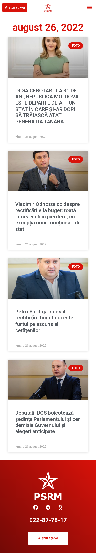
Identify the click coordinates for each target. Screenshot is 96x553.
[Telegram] (48, 507)
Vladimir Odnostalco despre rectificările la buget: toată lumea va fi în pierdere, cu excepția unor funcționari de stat (48, 216)
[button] (89, 7)
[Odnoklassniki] (60, 507)
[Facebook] (36, 507)
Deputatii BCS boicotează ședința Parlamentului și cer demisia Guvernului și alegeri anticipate (47, 422)
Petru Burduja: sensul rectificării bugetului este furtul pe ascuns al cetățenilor (44, 321)
